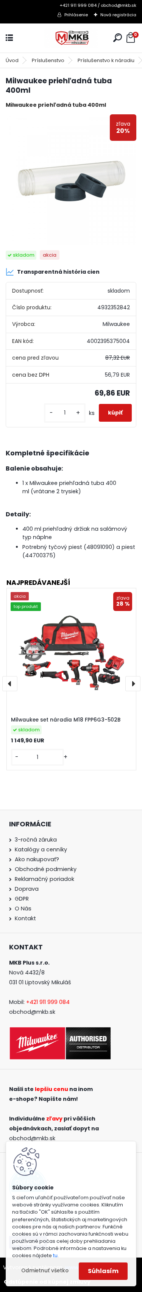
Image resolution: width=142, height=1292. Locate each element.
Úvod (12, 60)
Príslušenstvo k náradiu (106, 60)
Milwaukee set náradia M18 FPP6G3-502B (65, 719)
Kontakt (25, 918)
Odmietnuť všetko (45, 1270)
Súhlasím (103, 1271)
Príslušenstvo (48, 60)
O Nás (23, 908)
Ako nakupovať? (37, 859)
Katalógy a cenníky (41, 849)
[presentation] (9, 683)
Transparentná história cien (58, 272)
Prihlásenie (76, 15)
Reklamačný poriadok (44, 879)
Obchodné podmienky (45, 869)
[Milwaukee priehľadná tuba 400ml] (71, 179)
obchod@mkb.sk (32, 1012)
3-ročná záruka (36, 839)
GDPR (22, 898)
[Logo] (71, 38)
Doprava (27, 889)
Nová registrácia (118, 15)
